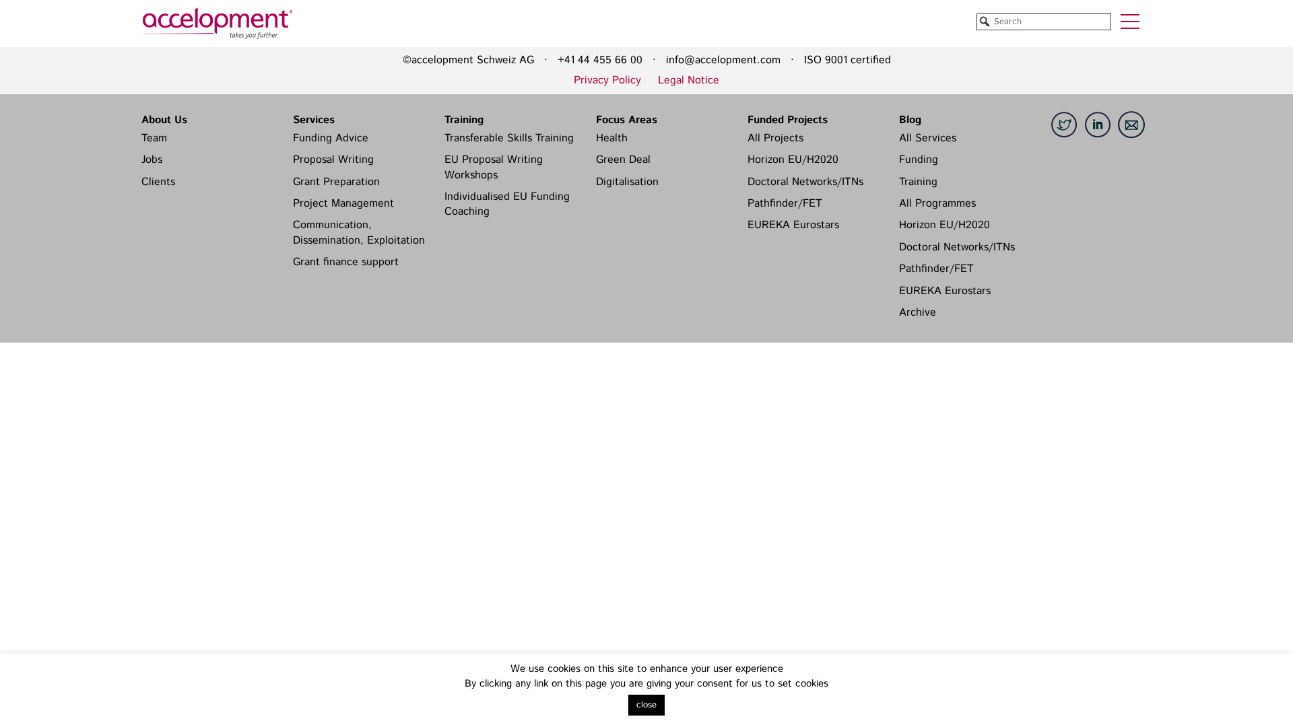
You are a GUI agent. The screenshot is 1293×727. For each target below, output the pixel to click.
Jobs (151, 160)
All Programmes (937, 203)
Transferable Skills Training (509, 138)
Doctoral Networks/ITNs (805, 182)
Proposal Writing (333, 160)
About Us (164, 120)
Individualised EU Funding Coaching (507, 204)
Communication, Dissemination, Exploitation (359, 232)
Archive (917, 312)
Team (154, 138)
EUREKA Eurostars (793, 225)
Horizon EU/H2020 (793, 160)
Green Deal (623, 160)
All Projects (775, 138)
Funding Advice (330, 138)
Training (464, 120)
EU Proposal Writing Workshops (493, 167)
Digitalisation (627, 182)
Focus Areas (626, 120)
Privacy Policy (607, 80)
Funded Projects (788, 120)
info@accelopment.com (723, 60)
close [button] (646, 705)
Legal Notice (688, 80)
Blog (910, 120)
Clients (158, 182)
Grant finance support (346, 262)
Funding (918, 160)
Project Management (343, 203)
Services (314, 120)
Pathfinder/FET (785, 203)
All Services (927, 138)
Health (612, 138)
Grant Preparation (336, 182)
